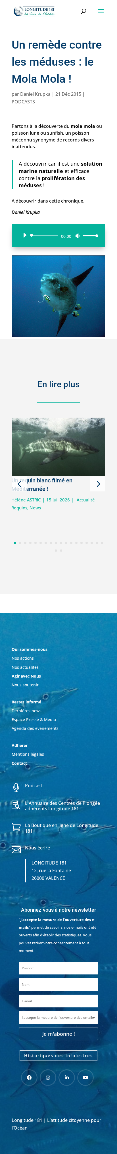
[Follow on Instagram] (48, 1077)
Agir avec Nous (26, 676)
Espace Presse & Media (34, 719)
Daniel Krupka (35, 94)
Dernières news (26, 710)
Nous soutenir (25, 685)
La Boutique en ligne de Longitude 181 (61, 828)
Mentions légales (28, 754)
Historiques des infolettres (58, 1055)
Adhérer (20, 745)
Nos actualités (25, 667)
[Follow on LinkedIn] (66, 1077)
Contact (19, 763)
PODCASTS (23, 102)
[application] (58, 235)
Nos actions (23, 658)
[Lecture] (24, 235)
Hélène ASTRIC (26, 500)
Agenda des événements (35, 728)
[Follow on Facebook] (29, 1077)
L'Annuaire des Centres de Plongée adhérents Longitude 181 (62, 806)
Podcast (33, 785)
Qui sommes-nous (29, 649)
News (35, 508)
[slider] (89, 235)
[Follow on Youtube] (85, 1077)
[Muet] (77, 235)
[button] (19, 483)
